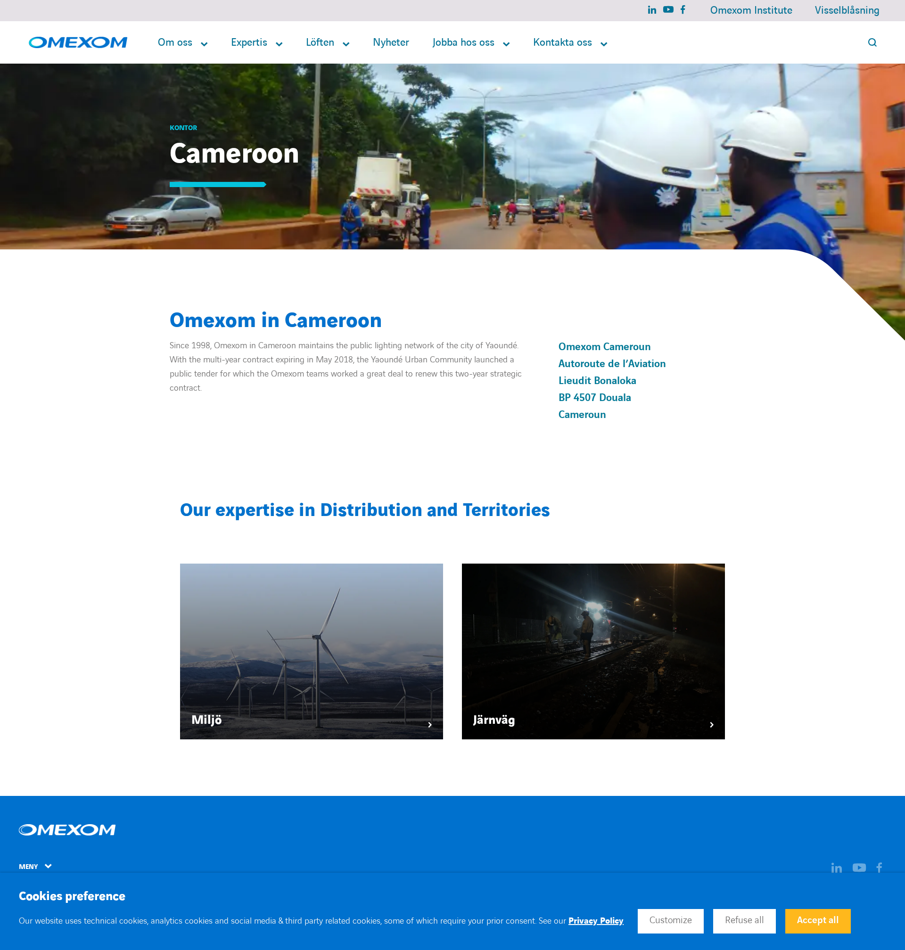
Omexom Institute (751, 10)
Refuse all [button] (744, 920)
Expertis (249, 42)
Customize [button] (671, 920)
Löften (320, 42)
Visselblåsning (847, 10)
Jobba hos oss (463, 42)
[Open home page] (78, 42)
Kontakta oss (562, 42)
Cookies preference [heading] (72, 896)
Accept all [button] (818, 920)
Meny (28, 867)
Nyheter (391, 42)
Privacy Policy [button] (596, 921)
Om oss (175, 42)
